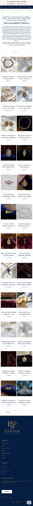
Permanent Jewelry (5, 453)
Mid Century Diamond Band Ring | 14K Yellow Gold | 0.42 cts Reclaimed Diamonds (8, 313)
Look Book (4, 450)
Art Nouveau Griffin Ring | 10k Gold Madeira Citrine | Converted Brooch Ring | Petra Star (24, 107)
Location (3, 473)
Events (3, 446)
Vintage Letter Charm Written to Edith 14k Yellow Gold (8, 225)
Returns (3, 455)
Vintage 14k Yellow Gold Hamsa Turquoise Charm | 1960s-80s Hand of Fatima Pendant (24, 166)
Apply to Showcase (6, 471)
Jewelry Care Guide (6, 448)
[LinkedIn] (11, 497)
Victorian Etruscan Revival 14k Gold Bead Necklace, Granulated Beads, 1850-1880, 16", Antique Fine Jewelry (24, 137)
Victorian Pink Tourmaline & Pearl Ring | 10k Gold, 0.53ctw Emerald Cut (8, 195)
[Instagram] (6, 497)
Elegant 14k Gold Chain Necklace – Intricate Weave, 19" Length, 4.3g (24, 225)
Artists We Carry (5, 443)
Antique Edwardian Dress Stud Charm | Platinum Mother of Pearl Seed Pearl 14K (24, 343)
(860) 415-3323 (11, 3)
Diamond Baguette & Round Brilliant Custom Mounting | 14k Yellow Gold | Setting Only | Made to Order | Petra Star (8, 343)
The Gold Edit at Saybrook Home (24, 313)
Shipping (3, 458)
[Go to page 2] (25, 410)
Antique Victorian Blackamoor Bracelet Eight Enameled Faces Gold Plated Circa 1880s (8, 78)
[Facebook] (2, 497)
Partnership (4, 466)
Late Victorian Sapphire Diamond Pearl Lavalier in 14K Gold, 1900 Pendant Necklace (24, 254)
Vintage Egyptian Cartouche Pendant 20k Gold (24, 195)
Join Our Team (5, 468)
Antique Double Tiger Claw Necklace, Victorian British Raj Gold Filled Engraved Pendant (24, 78)
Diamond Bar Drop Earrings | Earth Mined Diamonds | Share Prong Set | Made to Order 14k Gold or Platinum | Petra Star (8, 372)
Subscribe (7, 491)
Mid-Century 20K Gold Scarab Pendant (8, 254)
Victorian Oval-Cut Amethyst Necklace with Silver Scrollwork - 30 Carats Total (9, 284)
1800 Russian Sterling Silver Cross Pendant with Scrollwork (24, 284)
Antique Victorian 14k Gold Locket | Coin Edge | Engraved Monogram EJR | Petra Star (24, 372)
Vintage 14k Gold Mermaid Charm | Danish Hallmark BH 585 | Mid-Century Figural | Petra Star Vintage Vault (24, 402)
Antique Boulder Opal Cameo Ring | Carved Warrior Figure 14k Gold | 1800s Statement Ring (8, 166)
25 (21, 410)
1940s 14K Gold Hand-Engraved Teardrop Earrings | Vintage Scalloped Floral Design (8, 137)
